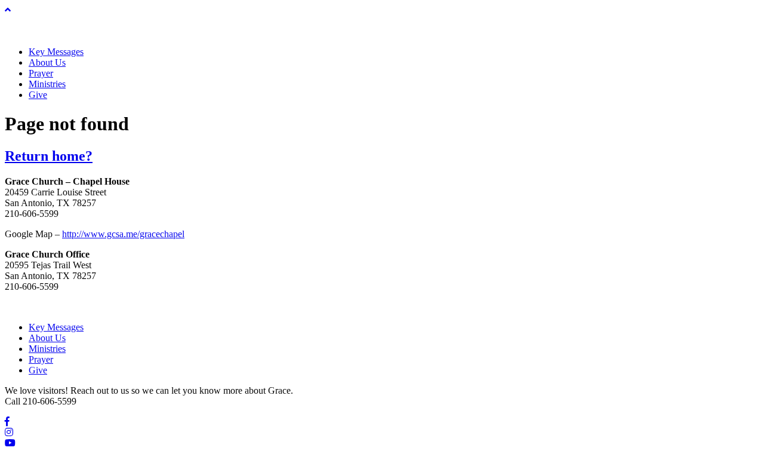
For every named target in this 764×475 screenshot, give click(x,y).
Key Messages (56, 52)
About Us (47, 62)
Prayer (41, 73)
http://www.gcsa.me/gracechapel (123, 234)
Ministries (47, 84)
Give (38, 95)
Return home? (49, 156)
